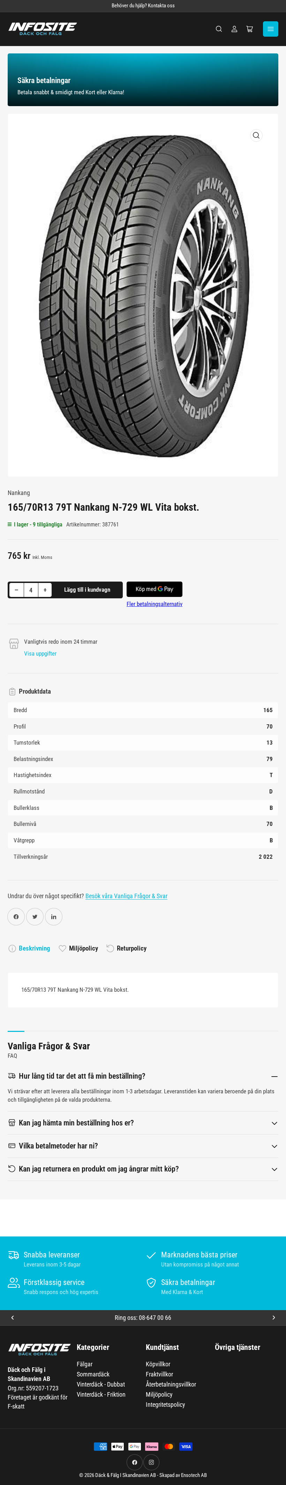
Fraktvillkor (159, 1374)
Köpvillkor (158, 1364)
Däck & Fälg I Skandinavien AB (125, 1475)
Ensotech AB (194, 1475)
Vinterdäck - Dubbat (101, 1384)
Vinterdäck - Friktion (101, 1394)
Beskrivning (34, 948)
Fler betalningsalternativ (154, 603)
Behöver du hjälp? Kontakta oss (143, 6)
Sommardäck (93, 1374)
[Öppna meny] (270, 29)
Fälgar (84, 1364)
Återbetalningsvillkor (171, 1384)
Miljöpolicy (83, 948)
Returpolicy (131, 948)
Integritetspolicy (165, 1404)
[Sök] (219, 29)
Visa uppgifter (40, 653)
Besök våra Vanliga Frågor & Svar (126, 896)
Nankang (19, 492)
